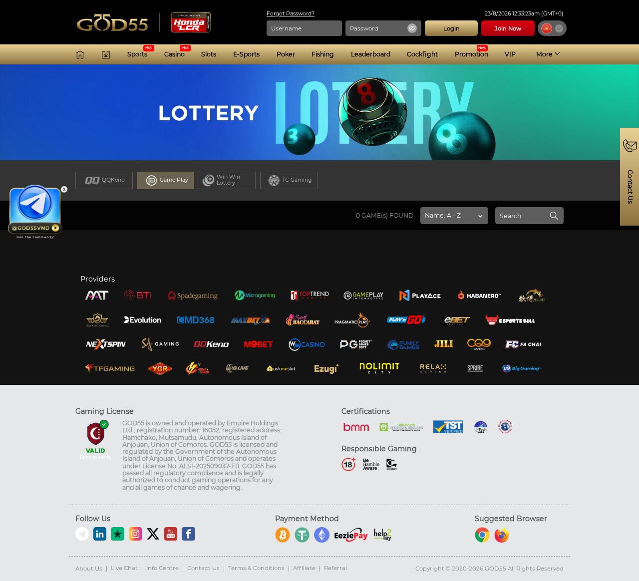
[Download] (106, 54)
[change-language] (552, 28)
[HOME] (80, 54)
